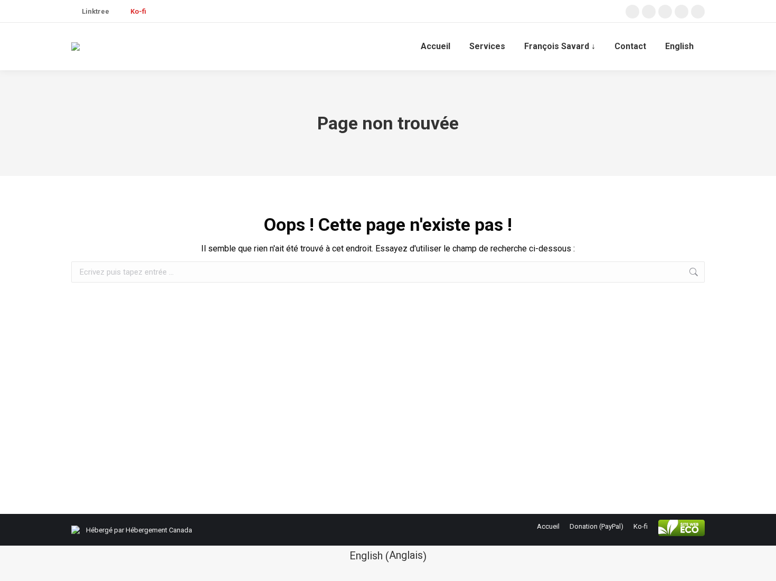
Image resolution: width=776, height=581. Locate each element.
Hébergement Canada (159, 530)
